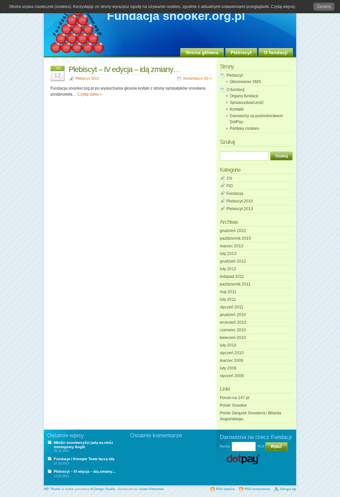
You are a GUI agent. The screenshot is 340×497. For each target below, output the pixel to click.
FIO (229, 186)
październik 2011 (235, 284)
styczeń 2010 (232, 353)
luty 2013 (228, 253)
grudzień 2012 (233, 261)
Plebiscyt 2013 (87, 78)
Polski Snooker (233, 405)
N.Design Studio (102, 489)
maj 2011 (228, 292)
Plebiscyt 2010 (239, 201)
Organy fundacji (244, 96)
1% (229, 178)
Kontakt (236, 109)
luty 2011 (228, 299)
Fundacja (234, 193)
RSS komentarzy (257, 489)
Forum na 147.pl (234, 397)
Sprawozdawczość (247, 102)
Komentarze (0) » (197, 78)
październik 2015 (235, 238)
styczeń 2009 (232, 375)
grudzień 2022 (233, 230)
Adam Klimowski (151, 489)
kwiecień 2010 (233, 337)
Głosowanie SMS (245, 81)
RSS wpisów (225, 489)
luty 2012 (228, 269)
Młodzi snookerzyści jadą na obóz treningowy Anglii (83, 445)
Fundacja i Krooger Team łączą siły (84, 459)
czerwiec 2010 (233, 330)
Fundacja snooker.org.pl (176, 16)
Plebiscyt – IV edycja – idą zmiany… (125, 69)
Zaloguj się (288, 489)
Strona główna (202, 52)
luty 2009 (228, 368)
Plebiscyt (241, 52)
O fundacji (276, 52)
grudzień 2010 (233, 314)
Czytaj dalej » (89, 94)
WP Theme (52, 489)
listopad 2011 (232, 276)
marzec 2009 (231, 360)
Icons (69, 489)
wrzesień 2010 (233, 322)
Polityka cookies (244, 128)
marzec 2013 (231, 246)
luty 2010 (228, 345)
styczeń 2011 (231, 307)
